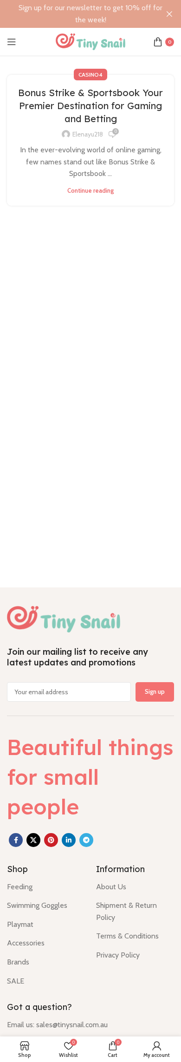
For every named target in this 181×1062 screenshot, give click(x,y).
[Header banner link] (76, 14)
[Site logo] (90, 41)
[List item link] (44, 887)
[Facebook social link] (16, 840)
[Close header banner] (169, 14)
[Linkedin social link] (69, 840)
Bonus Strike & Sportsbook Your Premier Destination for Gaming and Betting (90, 105)
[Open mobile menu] (11, 42)
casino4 (90, 74)
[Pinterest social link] (51, 840)
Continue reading (90, 191)
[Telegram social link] (86, 840)
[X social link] (33, 840)
